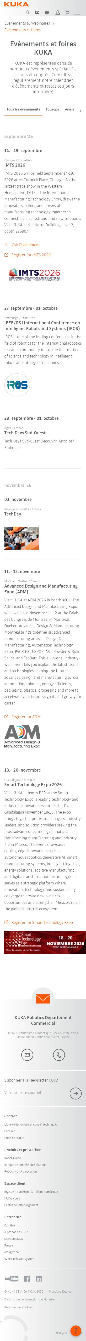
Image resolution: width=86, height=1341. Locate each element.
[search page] (27, 12)
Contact (9, 1131)
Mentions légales (60, 1292)
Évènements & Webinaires (27, 23)
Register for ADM (26, 717)
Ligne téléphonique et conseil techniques (30, 1124)
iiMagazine (11, 1252)
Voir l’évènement (25, 245)
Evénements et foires (22, 30)
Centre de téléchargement (21, 1205)
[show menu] (77, 12)
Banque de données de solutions (25, 1165)
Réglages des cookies (18, 1307)
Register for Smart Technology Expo (42, 923)
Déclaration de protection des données (29, 1299)
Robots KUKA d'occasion (20, 1171)
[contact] (37, 12)
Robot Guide (12, 1158)
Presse (8, 1245)
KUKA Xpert (12, 1198)
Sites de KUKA (13, 1239)
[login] (57, 12)
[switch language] (46, 12)
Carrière (9, 1225)
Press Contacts (14, 1138)
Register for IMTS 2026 (31, 255)
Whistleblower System (19, 1259)
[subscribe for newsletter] (76, 1093)
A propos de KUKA (16, 1232)
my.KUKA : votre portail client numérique (31, 1192)
